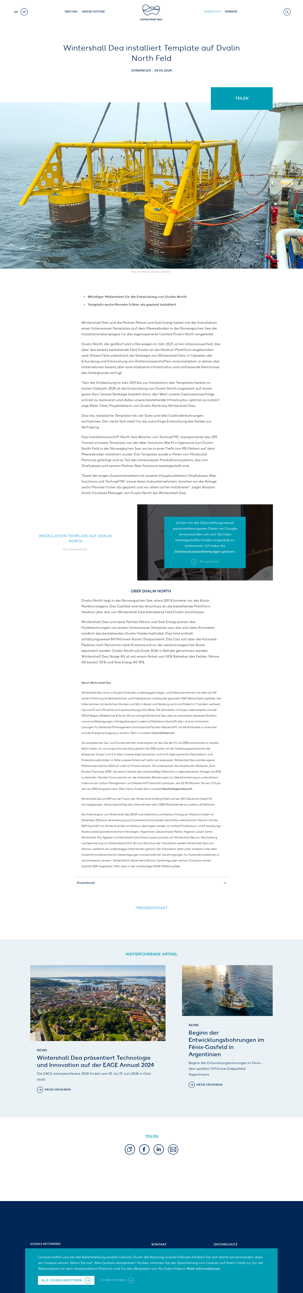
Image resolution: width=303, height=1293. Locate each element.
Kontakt (159, 1244)
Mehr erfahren (58, 1089)
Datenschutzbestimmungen (198, 552)
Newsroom (212, 11)
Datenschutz (225, 1244)
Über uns (71, 11)
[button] (130, 1149)
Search (287, 11)
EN (16, 11)
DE (24, 11)
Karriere (231, 11)
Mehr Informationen (203, 1269)
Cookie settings (113, 1280)
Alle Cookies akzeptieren (61, 1280)
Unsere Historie (93, 11)
